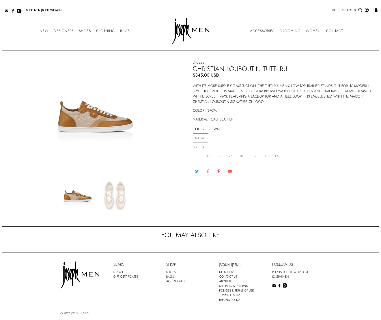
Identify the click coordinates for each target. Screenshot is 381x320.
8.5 (208, 156)
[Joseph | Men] (190, 31)
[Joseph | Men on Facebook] (14, 12)
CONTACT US (228, 276)
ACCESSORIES (262, 30)
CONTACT (334, 30)
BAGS (125, 30)
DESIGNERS (64, 30)
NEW (44, 30)
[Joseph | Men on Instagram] (20, 12)
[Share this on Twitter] (197, 171)
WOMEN (313, 30)
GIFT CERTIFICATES (344, 10)
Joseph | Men (80, 313)
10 (241, 156)
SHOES (85, 30)
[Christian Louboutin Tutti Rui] (95, 115)
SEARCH (118, 272)
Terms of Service (231, 295)
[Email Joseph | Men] (7, 12)
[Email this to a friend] (230, 171)
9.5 (230, 156)
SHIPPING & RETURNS (233, 286)
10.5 (253, 156)
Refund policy (230, 299)
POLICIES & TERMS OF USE (236, 290)
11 (264, 156)
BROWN (200, 138)
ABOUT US (225, 281)
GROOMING (290, 30)
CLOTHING (105, 30)
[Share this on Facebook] (208, 171)
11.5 (275, 156)
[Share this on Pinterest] (219, 171)
